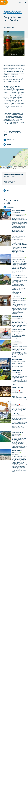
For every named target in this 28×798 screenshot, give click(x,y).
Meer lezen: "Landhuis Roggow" (14, 421)
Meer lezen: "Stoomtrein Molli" (14, 349)
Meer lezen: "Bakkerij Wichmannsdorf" (14, 284)
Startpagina (7, 11)
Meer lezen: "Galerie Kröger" (14, 305)
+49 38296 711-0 (8, 183)
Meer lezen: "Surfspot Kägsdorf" (14, 461)
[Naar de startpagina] (4, 3)
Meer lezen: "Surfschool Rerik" (14, 264)
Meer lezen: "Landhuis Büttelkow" (14, 377)
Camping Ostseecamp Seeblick (13, 13)
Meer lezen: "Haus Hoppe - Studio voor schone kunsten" (14, 244)
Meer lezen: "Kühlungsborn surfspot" (14, 440)
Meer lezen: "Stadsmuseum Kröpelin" (14, 406)
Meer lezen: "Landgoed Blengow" (14, 321)
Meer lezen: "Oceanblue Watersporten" (14, 333)
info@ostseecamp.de (9, 181)
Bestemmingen (16, 11)
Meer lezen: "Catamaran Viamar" (14, 363)
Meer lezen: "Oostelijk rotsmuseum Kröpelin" (14, 393)
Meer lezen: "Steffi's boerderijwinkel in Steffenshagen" (14, 221)
